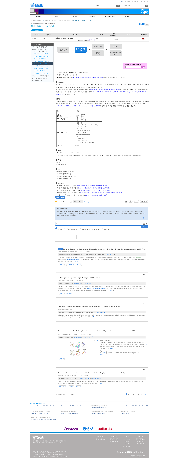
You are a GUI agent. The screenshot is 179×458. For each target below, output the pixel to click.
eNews (127, 441)
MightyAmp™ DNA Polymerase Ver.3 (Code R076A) (92, 185)
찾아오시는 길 (140, 444)
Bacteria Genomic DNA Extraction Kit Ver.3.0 (134, 406)
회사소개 (140, 436)
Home (33, 20)
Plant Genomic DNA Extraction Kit (71, 406)
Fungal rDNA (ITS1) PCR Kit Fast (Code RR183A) (95, 190)
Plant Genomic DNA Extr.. (41, 56)
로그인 (121, 2)
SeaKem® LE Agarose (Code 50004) (96, 195)
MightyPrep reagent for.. (41, 63)
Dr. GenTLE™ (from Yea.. (41, 73)
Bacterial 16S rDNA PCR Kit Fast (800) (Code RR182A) (109, 92)
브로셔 (127, 436)
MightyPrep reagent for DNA (40, 413)
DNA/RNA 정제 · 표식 (50, 20)
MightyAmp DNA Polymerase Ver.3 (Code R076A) (88, 77)
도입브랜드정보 (140, 439)
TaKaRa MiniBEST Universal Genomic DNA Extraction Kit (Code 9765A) (79, 106)
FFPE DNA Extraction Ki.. (41, 58)
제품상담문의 (144, 2)
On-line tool (126, 439)
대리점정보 (140, 441)
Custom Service (101, 439)
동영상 (127, 444)
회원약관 (142, 456)
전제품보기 (39, 20)
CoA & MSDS (127, 446)
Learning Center (114, 441)
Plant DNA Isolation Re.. (41, 66)
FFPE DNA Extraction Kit (98, 407)
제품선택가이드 (114, 439)
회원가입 (127, 2)
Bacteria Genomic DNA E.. (41, 61)
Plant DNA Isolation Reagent (69, 413)
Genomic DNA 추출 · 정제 (65, 20)
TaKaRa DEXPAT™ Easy (41, 68)
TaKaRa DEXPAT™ (39, 71)
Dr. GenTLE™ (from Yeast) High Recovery (43, 419)
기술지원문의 (100, 436)
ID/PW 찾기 (135, 2)
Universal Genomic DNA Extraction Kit (42, 406)
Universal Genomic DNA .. (41, 54)
